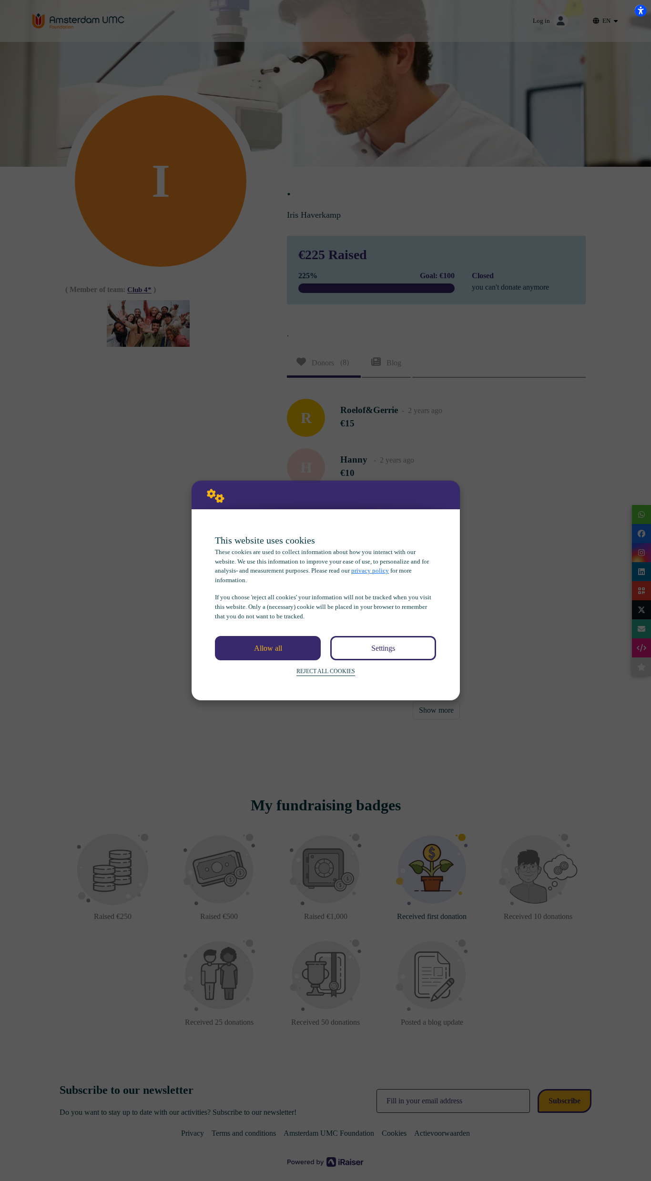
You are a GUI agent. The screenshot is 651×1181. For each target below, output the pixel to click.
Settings (383, 648)
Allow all (268, 648)
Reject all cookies (325, 671)
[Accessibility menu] (640, 10)
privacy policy (370, 570)
